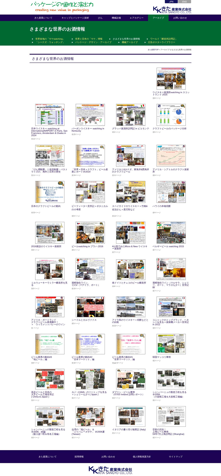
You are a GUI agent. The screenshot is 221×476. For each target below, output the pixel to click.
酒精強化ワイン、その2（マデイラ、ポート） (86, 283)
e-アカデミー (137, 17)
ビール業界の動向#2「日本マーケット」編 (83, 358)
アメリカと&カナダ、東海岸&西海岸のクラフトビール (130, 170)
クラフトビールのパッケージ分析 (171, 128)
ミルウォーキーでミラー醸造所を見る (49, 283)
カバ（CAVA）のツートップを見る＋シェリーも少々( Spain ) (89, 393)
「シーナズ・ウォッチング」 (50, 42)
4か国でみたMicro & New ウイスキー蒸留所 (129, 247)
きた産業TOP (153, 50)
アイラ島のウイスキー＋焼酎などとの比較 (130, 321)
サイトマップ (175, 456)
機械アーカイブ (130, 42)
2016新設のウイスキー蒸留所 (46, 246)
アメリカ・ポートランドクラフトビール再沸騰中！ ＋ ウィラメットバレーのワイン (48, 322)
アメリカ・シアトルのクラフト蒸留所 (171, 170)
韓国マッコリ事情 (162, 357)
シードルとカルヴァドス (84, 320)
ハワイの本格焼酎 (162, 206)
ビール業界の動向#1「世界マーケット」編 (123, 358)
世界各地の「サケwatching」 (50, 38)
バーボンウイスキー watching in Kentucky (88, 129)
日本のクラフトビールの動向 (46, 206)
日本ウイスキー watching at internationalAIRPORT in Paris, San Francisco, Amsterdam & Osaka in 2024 (49, 132)
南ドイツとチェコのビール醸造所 (129, 282)
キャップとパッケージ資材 (75, 17)
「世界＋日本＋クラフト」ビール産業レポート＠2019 (90, 170)
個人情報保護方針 (142, 456)
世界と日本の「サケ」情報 (88, 38)
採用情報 (79, 456)
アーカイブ (158, 17)
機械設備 (116, 17)
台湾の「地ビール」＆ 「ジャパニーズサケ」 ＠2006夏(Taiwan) (88, 431)
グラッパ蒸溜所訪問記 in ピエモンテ (131, 128)
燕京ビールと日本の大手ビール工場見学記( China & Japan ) (42, 394)
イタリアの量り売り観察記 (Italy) (129, 429)
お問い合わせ (180, 17)
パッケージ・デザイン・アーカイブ (93, 42)
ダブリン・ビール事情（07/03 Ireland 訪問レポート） (128, 393)
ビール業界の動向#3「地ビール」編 (41, 358)
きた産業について (43, 17)
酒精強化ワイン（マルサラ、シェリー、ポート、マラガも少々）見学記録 (171, 285)
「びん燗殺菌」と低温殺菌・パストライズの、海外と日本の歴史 (49, 170)
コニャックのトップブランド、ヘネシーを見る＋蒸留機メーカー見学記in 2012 (171, 322)
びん (100, 17)
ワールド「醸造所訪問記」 (163, 38)
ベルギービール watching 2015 (168, 246)
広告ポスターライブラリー (161, 42)
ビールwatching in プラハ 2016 (87, 246)
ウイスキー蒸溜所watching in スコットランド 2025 (171, 93)
